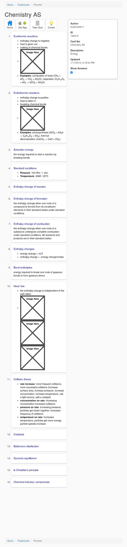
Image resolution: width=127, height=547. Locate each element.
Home (10, 4)
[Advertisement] (94, 111)
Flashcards (23, 4)
